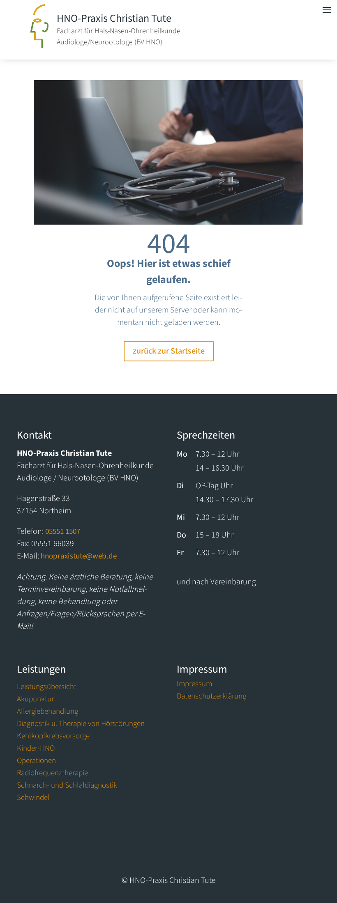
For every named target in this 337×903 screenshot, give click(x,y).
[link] (39, 45)
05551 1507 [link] (62, 531)
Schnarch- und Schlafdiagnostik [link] (67, 787)
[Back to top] (329, 854)
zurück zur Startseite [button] (169, 351)
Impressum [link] (194, 685)
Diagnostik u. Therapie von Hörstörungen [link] (81, 725)
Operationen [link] (36, 762)
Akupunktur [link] (35, 700)
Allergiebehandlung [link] (47, 713)
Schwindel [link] (33, 799)
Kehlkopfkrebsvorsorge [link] (53, 737)
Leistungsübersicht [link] (46, 688)
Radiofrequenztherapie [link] (52, 774)
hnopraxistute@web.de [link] (79, 556)
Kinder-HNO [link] (36, 750)
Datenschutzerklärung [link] (211, 698)
